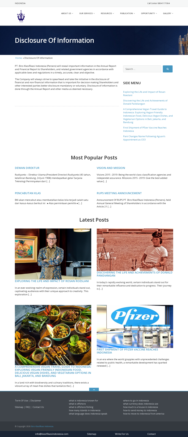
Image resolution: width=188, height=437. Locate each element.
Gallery (167, 13)
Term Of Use (21, 400)
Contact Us (38, 407)
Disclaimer (35, 400)
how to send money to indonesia (140, 410)
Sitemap (19, 407)
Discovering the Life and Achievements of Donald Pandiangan (134, 274)
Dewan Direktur (27, 168)
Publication (126, 13)
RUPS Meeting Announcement (119, 193)
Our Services (86, 13)
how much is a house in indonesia (140, 407)
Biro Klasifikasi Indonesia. (42, 426)
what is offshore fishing (81, 407)
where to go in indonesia (136, 400)
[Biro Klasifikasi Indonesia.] (21, 16)
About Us (66, 13)
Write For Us (122, 433)
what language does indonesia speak (88, 413)
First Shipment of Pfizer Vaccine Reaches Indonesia (127, 351)
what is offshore (77, 403)
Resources (106, 13)
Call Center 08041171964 (158, 3)
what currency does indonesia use (140, 403)
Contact (151, 433)
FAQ (28, 407)
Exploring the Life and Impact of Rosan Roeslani (52, 281)
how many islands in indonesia (84, 410)
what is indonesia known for (83, 400)
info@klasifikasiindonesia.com (51, 433)
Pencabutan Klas (28, 193)
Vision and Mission (111, 168)
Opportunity (148, 13)
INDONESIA (20, 3)
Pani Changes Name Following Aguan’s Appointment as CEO (144, 138)
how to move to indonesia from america (143, 413)
